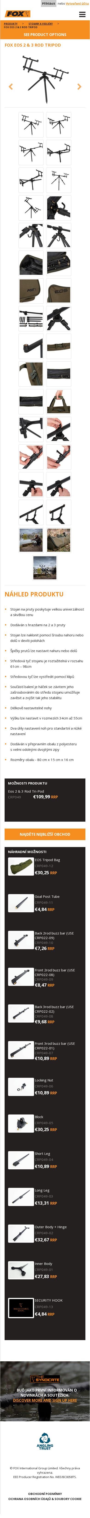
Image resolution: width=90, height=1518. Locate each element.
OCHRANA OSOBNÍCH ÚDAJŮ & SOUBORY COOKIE (44, 1499)
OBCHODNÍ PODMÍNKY (45, 1494)
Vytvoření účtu (77, 3)
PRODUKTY (10, 23)
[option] (45, 79)
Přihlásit (48, 3)
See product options (45, 34)
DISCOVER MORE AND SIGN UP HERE (45, 1400)
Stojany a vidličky (41, 23)
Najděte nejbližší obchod (45, 834)
